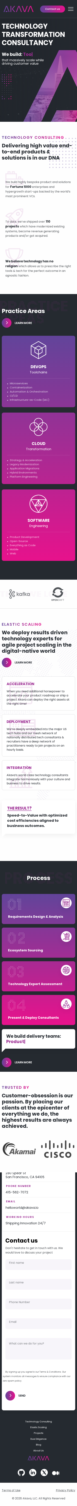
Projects (38, 1433)
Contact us (52, 9)
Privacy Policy (65, 1490)
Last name (16, 1282)
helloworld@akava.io (22, 1207)
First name (16, 1263)
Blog (38, 1444)
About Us (38, 1450)
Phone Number (19, 1302)
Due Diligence (38, 1439)
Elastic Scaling (38, 1427)
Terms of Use (11, 1490)
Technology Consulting (38, 1421)
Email (12, 1322)
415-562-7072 (17, 1192)
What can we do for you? (26, 1343)
